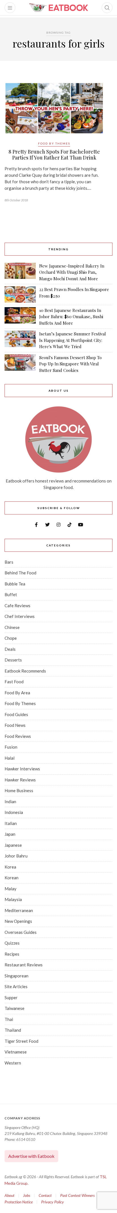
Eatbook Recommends (25, 670)
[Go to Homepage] (58, 7)
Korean (11, 877)
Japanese (13, 845)
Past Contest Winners (77, 1195)
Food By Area (17, 692)
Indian (10, 801)
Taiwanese (14, 1008)
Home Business (19, 790)
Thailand (13, 1030)
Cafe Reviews (17, 605)
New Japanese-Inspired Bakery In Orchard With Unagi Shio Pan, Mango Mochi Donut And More (71, 272)
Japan (10, 834)
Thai (9, 1019)
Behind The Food (20, 572)
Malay (10, 888)
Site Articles (16, 986)
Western (13, 1062)
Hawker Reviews (20, 779)
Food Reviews (18, 736)
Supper (11, 997)
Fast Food (14, 681)
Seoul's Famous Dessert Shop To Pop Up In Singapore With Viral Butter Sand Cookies (70, 364)
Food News (15, 725)
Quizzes (12, 942)
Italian (11, 823)
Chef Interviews (20, 616)
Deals (10, 649)
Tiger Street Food (21, 1041)
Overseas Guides (21, 932)
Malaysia (13, 899)
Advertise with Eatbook (31, 1156)
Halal (9, 757)
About (9, 1195)
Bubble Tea (15, 583)
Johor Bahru (16, 855)
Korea (10, 866)
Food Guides (16, 714)
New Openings (18, 921)
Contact (45, 1195)
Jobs (26, 1195)
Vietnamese (16, 1051)
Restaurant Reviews (24, 964)
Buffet (11, 594)
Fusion (11, 746)
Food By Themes (54, 143)
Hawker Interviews (22, 768)
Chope (11, 638)
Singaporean (16, 975)
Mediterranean (19, 910)
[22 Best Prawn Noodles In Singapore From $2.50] (20, 294)
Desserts (13, 659)
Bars (9, 562)
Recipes (12, 953)
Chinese (12, 627)
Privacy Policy (52, 1201)
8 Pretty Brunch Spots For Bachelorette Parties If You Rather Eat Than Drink (54, 154)
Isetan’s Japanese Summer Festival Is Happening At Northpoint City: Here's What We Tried (72, 340)
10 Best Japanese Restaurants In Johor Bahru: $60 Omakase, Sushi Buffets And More (71, 316)
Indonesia (14, 812)
